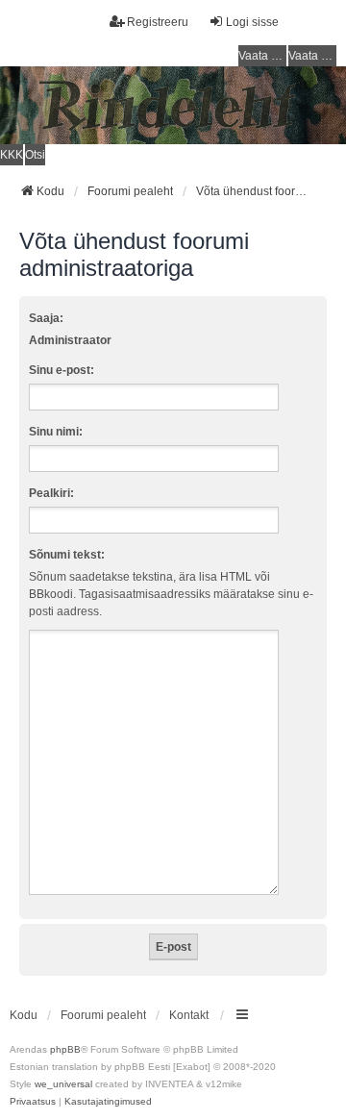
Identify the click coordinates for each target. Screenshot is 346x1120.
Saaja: (46, 318)
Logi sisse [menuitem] (252, 22)
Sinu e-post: (61, 370)
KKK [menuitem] (11, 155)
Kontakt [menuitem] (189, 1015)
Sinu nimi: (56, 431)
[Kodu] (173, 105)
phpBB (65, 1049)
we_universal (63, 1084)
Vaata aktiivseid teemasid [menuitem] (312, 55)
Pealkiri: (51, 493)
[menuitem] (33, 1101)
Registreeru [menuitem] (157, 22)
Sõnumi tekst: (67, 554)
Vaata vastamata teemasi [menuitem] (262, 55)
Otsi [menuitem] (35, 155)
